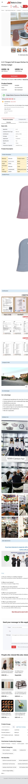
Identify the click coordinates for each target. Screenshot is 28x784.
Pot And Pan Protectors (8, 753)
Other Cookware (6, 750)
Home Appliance (5, 730)
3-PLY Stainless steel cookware (8, 735)
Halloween (17, 735)
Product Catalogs (22, 727)
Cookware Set (23, 750)
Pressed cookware (5, 732)
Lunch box (17, 730)
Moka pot (17, 732)
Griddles (15, 750)
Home (2, 10)
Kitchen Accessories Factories (9, 760)
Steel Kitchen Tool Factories (9, 763)
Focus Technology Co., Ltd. (18, 778)
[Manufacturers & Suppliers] (14, 2)
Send (14, 647)
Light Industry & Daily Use (10, 10)
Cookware (19, 10)
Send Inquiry (14, 76)
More (2, 773)
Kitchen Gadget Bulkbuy (8, 770)
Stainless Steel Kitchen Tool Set (9, 767)
